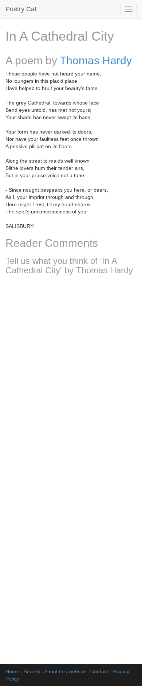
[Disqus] (71, 376)
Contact (99, 671)
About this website (65, 671)
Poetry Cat (20, 9)
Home (12, 671)
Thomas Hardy (96, 60)
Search (32, 671)
